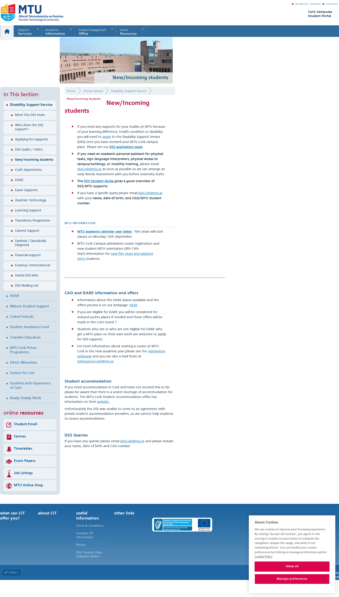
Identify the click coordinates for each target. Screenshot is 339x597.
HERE (133, 305)
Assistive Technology (30, 200)
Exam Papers (25, 461)
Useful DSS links (26, 275)
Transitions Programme (32, 221)
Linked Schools (21, 317)
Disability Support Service (31, 105)
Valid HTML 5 (11, 573)
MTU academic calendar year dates (104, 232)
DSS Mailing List (27, 286)
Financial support (28, 255)
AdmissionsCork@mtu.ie (95, 361)
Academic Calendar (308, 4)
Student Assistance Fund (29, 327)
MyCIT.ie (26, 12)
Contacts (332, 4)
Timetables (23, 449)
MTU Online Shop (28, 485)
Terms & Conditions (89, 525)
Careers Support (27, 231)
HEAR (14, 296)
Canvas (20, 436)
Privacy (81, 545)
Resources (128, 32)
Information (55, 32)
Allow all (292, 566)
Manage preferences (292, 578)
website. (103, 402)
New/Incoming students (34, 160)
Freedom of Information (84, 535)
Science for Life (22, 373)
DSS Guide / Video (29, 149)
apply (107, 137)
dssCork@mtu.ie (89, 169)
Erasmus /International (32, 265)
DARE (19, 180)
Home (7, 32)
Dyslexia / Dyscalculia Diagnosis (30, 243)
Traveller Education (25, 337)
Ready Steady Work (25, 398)
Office (92, 32)
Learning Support (28, 210)
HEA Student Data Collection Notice (89, 554)
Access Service (93, 91)
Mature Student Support (29, 306)
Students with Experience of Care (30, 386)
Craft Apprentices (28, 170)
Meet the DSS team (30, 115)
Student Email (25, 424)
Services (25, 32)
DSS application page (126, 147)
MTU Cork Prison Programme (23, 350)
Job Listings (23, 473)
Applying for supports (31, 139)
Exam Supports (26, 190)
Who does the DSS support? (29, 127)
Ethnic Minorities (23, 363)
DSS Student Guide (99, 181)
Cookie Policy (263, 556)
